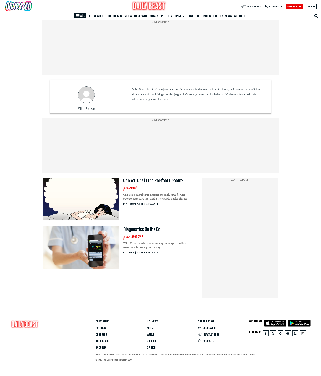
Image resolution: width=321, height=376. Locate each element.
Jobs (124, 354)
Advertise (134, 354)
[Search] (316, 16)
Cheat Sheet (97, 16)
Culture (152, 341)
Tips (118, 354)
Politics (166, 16)
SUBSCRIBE (294, 6)
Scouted (240, 16)
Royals (154, 16)
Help (144, 354)
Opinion (179, 16)
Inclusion (197, 354)
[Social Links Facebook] (266, 334)
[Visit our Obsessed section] (30, 6)
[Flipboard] (303, 334)
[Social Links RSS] (295, 334)
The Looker (115, 16)
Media (128, 16)
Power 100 (193, 16)
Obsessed (140, 16)
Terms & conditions (215, 354)
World (151, 334)
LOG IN (311, 6)
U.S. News (225, 16)
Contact (109, 354)
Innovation (210, 16)
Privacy (153, 354)
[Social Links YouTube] (288, 334)
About (99, 354)
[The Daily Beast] (149, 6)
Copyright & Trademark (242, 354)
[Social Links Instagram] (280, 334)
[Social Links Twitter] (273, 334)
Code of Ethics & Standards (175, 354)
